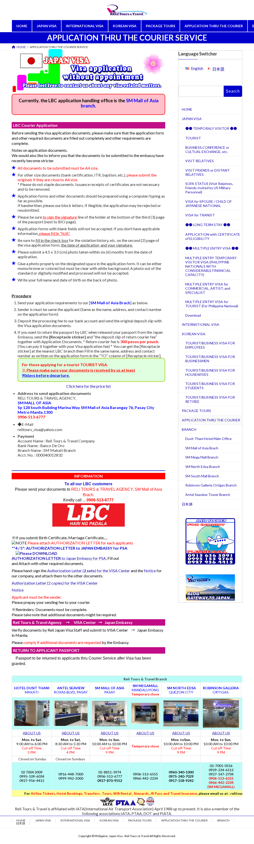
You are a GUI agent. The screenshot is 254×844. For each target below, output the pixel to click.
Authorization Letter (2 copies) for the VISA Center (55, 583)
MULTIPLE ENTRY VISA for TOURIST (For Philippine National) (211, 304)
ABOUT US (32, 733)
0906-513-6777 (31, 416)
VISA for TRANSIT (200, 215)
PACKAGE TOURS (196, 411)
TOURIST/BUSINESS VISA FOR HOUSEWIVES (210, 372)
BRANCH (189, 429)
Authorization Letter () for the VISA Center (88, 570)
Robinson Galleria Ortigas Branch (211, 485)
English (197, 68)
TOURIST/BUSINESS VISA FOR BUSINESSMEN (210, 359)
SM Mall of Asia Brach (201, 448)
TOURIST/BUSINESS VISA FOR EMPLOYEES (210, 345)
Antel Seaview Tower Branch (207, 494)
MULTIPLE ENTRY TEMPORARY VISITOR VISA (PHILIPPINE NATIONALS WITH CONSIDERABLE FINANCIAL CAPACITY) (211, 266)
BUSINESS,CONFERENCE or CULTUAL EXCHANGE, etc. (207, 149)
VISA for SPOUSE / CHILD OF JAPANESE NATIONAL (208, 203)
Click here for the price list (88, 386)
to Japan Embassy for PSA (59, 558)
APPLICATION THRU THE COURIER (211, 420)
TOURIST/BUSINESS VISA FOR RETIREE (210, 399)
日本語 (218, 69)
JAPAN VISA (192, 119)
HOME (187, 109)
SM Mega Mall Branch (201, 457)
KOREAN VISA (193, 334)
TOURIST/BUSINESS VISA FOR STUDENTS (210, 386)
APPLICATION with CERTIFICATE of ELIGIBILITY (212, 236)
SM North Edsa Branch (202, 466)
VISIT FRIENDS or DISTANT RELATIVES (207, 172)
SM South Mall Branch (202, 476)
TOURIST (193, 138)
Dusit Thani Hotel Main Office (208, 438)
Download (193, 315)
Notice (150, 570)
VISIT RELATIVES (199, 161)
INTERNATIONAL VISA (200, 324)
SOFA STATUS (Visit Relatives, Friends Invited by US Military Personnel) (209, 187)
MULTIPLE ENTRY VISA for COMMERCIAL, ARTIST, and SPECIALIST (207, 288)
